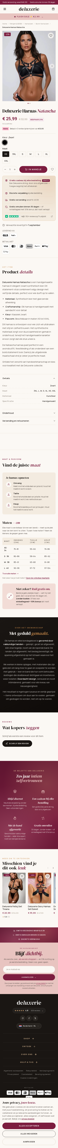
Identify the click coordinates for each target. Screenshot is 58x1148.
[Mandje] (53, 9)
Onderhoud (8, 413)
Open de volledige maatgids (38, 578)
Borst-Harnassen (42, 24)
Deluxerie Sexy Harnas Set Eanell (39, 907)
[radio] (4, 142)
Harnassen (29, 24)
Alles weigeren (29, 1134)
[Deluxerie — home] (29, 9)
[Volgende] (53, 868)
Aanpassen (29, 1142)
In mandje (35, 169)
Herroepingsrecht (47, 1071)
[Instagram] (22, 1018)
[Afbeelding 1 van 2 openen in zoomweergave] (29, 66)
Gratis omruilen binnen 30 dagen (42, 2)
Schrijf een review (19, 743)
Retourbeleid (31, 1071)
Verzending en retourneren (15, 420)
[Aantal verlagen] (5, 169)
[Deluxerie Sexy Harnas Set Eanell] (39, 888)
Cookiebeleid (27, 1074)
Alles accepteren (29, 1126)
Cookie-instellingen (29, 1078)
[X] (35, 1018)
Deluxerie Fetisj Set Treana (12, 907)
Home (4, 24)
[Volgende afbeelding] (52, 66)
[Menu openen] (4, 9)
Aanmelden (29, 977)
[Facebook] (29, 1018)
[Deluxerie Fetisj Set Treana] (14, 888)
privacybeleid (41, 983)
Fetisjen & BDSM (16, 24)
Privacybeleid (13, 1074)
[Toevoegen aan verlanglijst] (51, 35)
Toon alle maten (9, 573)
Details (6, 378)
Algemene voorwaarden (13, 1071)
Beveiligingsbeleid (43, 1074)
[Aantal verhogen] (14, 169)
